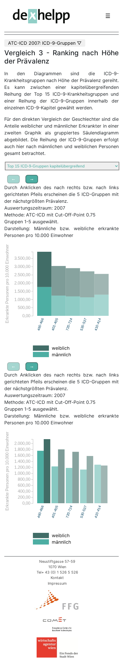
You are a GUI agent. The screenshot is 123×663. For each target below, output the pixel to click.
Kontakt (57, 578)
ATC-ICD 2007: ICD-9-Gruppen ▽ (45, 43)
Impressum (57, 583)
